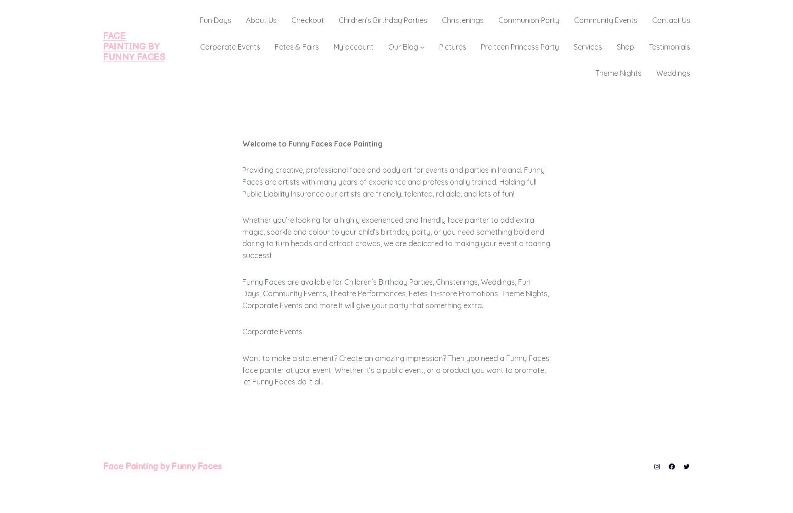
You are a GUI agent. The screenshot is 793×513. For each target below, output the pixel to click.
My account (354, 46)
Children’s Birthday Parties (383, 20)
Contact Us (671, 20)
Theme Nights (618, 73)
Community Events (605, 20)
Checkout (307, 20)
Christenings (463, 20)
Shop (625, 46)
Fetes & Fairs (297, 46)
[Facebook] (672, 466)
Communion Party (528, 20)
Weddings (673, 73)
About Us (261, 20)
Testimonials (669, 46)
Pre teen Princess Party (520, 46)
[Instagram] (657, 466)
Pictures (452, 46)
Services (588, 46)
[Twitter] (686, 466)
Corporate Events (230, 46)
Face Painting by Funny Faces (134, 47)
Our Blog (403, 46)
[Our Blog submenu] (422, 47)
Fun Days (215, 20)
